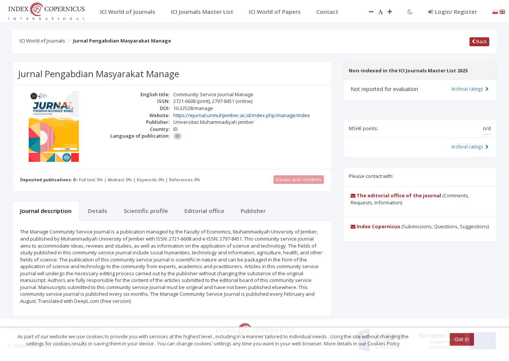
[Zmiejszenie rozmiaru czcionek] (367, 11)
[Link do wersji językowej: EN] (502, 11)
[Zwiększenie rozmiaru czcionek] (393, 11)
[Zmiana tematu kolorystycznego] (410, 11)
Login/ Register (456, 11)
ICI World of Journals (42, 40)
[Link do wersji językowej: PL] (495, 11)
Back (481, 41)
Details (97, 210)
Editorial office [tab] (204, 210)
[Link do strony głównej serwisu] (46, 10)
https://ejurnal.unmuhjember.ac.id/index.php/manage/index (241, 115)
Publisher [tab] (253, 210)
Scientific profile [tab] (146, 210)
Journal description (46, 210)
